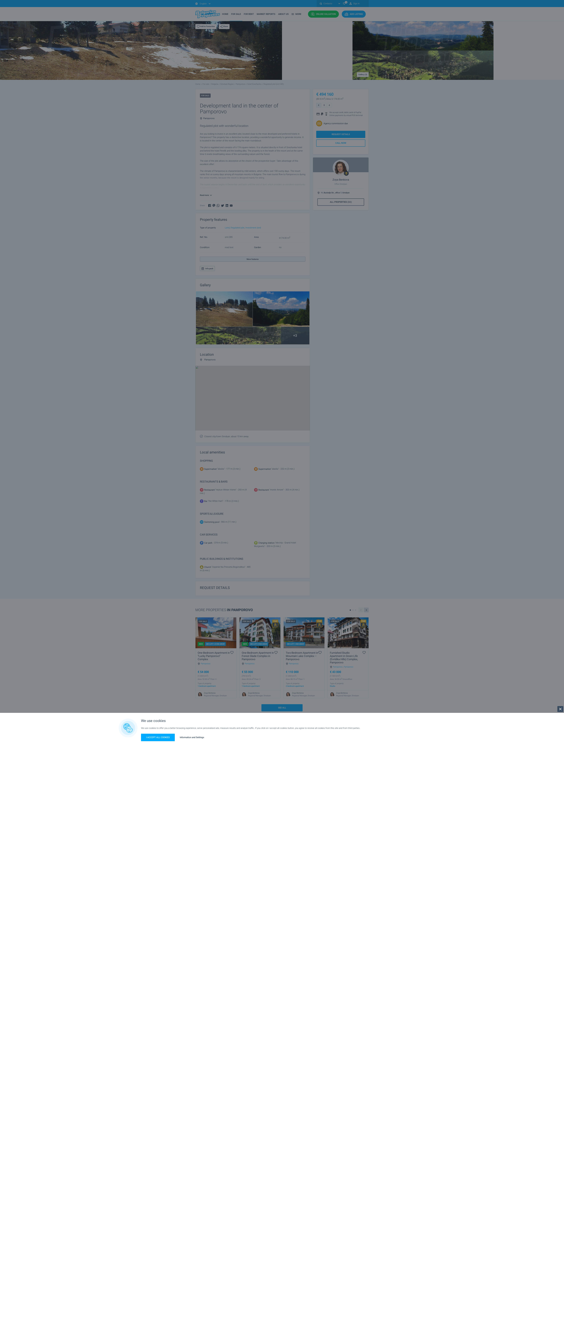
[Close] (560, 709)
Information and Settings (192, 737)
